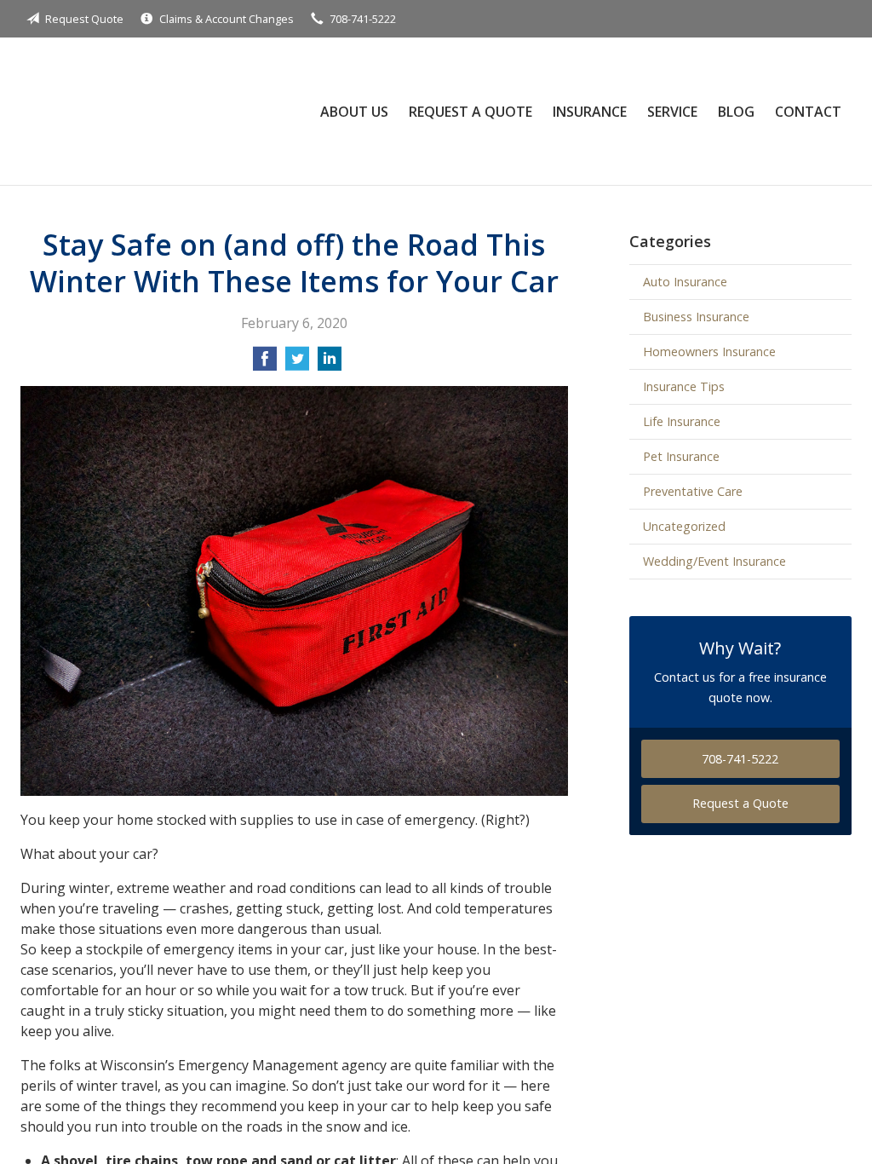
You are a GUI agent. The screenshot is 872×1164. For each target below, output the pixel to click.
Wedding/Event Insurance (714, 561)
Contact (808, 111)
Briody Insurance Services (143, 111)
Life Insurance (681, 421)
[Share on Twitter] (297, 363)
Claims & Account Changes (226, 18)
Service (672, 111)
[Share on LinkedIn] (329, 363)
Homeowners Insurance (709, 351)
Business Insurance (696, 316)
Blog (736, 111)
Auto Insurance (685, 282)
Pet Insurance (681, 456)
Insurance (590, 111)
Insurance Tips (684, 386)
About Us (354, 111)
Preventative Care (693, 491)
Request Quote (84, 18)
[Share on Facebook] (265, 363)
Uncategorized (684, 526)
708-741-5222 (363, 18)
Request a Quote (470, 111)
